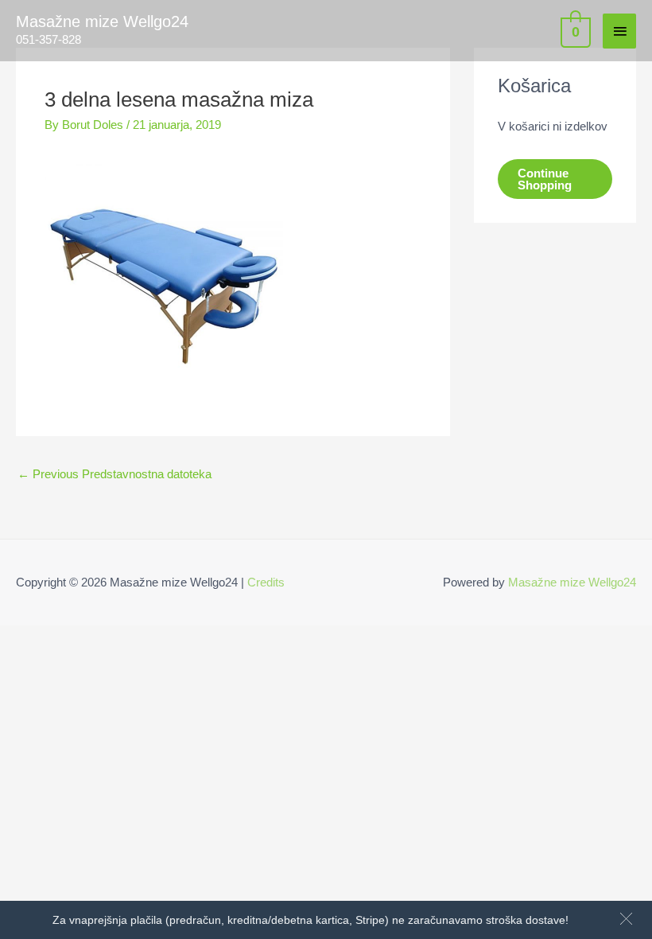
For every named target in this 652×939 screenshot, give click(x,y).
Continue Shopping (545, 179)
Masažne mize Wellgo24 (102, 21)
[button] (626, 919)
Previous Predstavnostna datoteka (114, 474)
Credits (266, 582)
